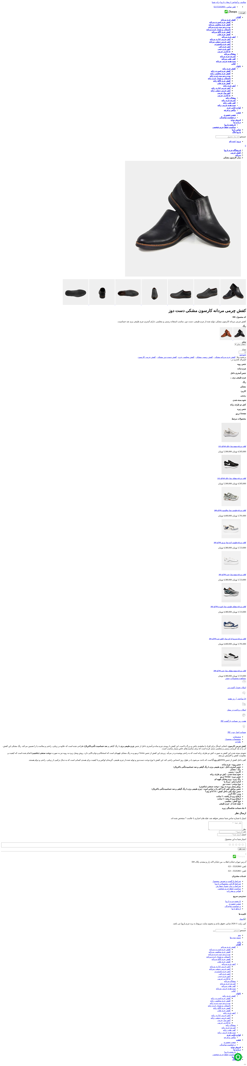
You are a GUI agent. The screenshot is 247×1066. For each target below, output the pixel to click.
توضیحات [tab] (237, 737)
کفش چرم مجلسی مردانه (220, 952)
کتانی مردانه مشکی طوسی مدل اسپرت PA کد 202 (228, 607)
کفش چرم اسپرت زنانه (221, 998)
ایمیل (244, 834)
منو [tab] (239, 935)
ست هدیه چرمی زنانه (227, 1032)
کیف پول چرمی (224, 1020)
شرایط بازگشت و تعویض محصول (226, 881)
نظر (244, 829)
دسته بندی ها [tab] (235, 938)
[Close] (245, 1064)
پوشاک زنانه (231, 1025)
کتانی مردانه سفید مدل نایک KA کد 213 (232, 446)
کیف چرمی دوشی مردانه (220, 969)
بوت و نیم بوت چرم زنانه (220, 1003)
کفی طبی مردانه (229, 986)
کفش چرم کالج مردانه (221, 959)
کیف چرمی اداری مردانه (220, 966)
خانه (239, 942)
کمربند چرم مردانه (228, 984)
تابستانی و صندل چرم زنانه (219, 1006)
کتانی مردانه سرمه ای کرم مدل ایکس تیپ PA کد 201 (227, 639)
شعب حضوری (235, 904)
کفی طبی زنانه (229, 1030)
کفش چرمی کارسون (147, 357)
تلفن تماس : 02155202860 (225, 7)
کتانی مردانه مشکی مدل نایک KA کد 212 (231, 478)
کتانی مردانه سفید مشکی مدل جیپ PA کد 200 (230, 671)
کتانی (233, 991)
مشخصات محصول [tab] (233, 739)
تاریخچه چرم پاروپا (233, 901)
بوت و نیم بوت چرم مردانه (219, 954)
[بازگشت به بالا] (245, 928)
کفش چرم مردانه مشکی (224, 357)
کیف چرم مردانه (229, 964)
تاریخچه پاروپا (230, 1052)
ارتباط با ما (236, 909)
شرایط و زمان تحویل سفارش (228, 886)
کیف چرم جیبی (224, 976)
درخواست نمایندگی (233, 906)
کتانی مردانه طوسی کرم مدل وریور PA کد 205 (230, 543)
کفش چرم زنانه (229, 996)
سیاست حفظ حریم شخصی (229, 889)
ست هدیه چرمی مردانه (226, 988)
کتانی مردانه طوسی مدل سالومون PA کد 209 (230, 510)
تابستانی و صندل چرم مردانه (218, 957)
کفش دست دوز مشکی (167, 357)
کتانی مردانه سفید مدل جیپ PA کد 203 (232, 575)
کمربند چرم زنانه (229, 1028)
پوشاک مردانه (230, 981)
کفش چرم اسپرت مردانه (220, 949)
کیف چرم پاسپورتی (222, 971)
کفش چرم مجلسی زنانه (220, 1001)
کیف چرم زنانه (229, 1013)
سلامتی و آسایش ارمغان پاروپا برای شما (229, 2)
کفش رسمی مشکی (204, 357)
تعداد (244, 349)
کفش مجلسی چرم (186, 357)
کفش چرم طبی (224, 962)
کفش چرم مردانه (228, 947)
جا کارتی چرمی (224, 979)
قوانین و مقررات (234, 891)
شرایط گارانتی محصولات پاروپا (228, 884)
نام (245, 832)
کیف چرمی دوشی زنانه (221, 1018)
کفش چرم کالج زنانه (222, 1008)
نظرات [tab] (238, 742)
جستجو (243, 137)
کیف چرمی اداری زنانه (221, 1015)
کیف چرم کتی (225, 974)
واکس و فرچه (230, 1037)
